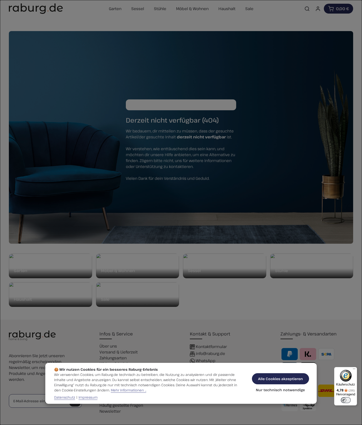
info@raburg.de (210, 353)
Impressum (88, 397)
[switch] (346, 400)
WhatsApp (205, 360)
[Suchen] (307, 9)
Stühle (281, 270)
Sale (105, 299)
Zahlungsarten (113, 358)
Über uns (108, 346)
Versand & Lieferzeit (118, 352)
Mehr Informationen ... (128, 390)
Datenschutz (64, 397)
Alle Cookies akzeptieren (280, 378)
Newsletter (110, 411)
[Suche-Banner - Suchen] (231, 104)
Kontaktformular (211, 346)
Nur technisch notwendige (280, 390)
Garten (20, 270)
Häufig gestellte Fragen (121, 405)
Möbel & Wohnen (118, 270)
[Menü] (354, 370)
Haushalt (23, 299)
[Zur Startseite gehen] (36, 8)
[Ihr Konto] (318, 9)
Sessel (194, 270)
